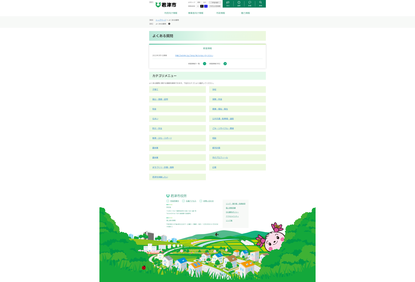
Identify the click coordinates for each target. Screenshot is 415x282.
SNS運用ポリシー (232, 212)
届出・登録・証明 (160, 99)
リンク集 (229, 220)
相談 (214, 138)
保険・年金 (217, 99)
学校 (214, 89)
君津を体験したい (160, 177)
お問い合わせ (208, 201)
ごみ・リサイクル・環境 (223, 128)
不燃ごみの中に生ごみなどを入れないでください (194, 56)
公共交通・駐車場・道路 (223, 119)
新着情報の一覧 (194, 64)
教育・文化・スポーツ (162, 138)
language (215, 2)
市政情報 (220, 13)
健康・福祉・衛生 (220, 109)
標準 (198, 2)
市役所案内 (174, 201)
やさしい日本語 (215, 6)
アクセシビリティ (232, 216)
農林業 (155, 148)
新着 (249, 5)
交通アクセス (191, 201)
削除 (169, 24)
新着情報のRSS (214, 64)
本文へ (151, 2)
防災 (228, 5)
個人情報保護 (231, 208)
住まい (155, 119)
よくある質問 (161, 24)
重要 (238, 5)
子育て (155, 89)
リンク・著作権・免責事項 (235, 204)
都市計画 (216, 148)
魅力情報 (245, 13)
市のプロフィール (220, 158)
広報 (214, 167)
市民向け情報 (170, 13)
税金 (154, 109)
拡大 (204, 2)
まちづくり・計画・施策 (163, 167)
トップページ (161, 20)
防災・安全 (157, 128)
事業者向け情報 (195, 13)
